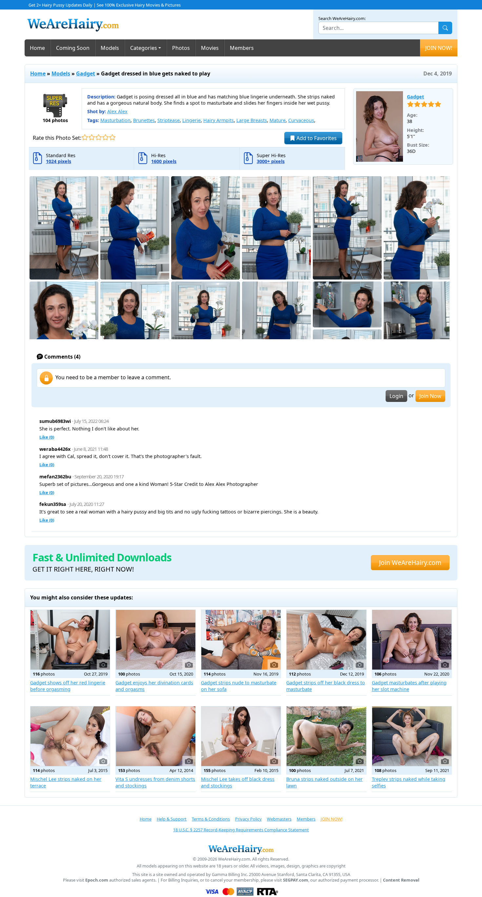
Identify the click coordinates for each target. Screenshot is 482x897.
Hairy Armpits (218, 120)
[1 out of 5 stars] (84, 137)
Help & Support (172, 819)
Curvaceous (301, 120)
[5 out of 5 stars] (112, 137)
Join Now (430, 396)
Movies (210, 48)
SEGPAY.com (295, 880)
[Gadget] (379, 126)
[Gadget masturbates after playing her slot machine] (412, 640)
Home (37, 48)
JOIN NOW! (438, 48)
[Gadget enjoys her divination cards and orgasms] (155, 640)
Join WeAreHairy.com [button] (410, 562)
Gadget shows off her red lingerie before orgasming (67, 685)
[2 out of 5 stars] (91, 137)
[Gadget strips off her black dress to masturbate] (326, 640)
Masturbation (115, 120)
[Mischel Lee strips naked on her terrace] (70, 736)
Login (396, 396)
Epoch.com (96, 880)
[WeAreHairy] (241, 849)
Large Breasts (251, 120)
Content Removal (401, 880)
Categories (143, 48)
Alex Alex (117, 111)
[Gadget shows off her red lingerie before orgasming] (70, 640)
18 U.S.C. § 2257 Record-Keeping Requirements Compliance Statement (241, 830)
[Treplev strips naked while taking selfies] (412, 736)
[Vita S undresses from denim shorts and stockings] (155, 736)
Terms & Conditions (211, 819)
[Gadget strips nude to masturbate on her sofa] (241, 640)
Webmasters (279, 819)
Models (110, 48)
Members (242, 48)
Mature (278, 120)
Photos (181, 48)
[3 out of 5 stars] (98, 137)
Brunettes (144, 120)
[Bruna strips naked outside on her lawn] (326, 736)
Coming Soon (73, 48)
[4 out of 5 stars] (105, 137)
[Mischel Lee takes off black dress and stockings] (241, 736)
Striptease (168, 120)
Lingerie (191, 120)
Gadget (85, 73)
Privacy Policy (248, 819)
